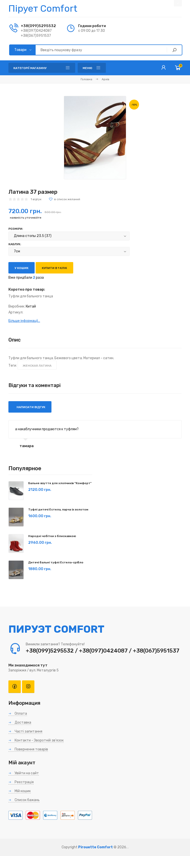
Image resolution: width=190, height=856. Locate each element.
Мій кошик (22, 791)
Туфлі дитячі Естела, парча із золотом (58, 509)
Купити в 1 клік (54, 268)
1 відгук (36, 199)
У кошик (21, 268)
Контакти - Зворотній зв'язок (39, 740)
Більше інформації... (24, 321)
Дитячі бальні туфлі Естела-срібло (55, 562)
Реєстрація (24, 782)
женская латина (37, 365)
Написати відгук (30, 407)
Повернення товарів (31, 749)
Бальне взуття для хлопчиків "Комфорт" (60, 483)
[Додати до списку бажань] (64, 199)
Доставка (22, 722)
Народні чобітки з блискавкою (52, 536)
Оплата (20, 713)
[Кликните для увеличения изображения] (95, 137)
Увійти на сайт (26, 773)
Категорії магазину (30, 68)
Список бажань (27, 800)
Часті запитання (28, 731)
